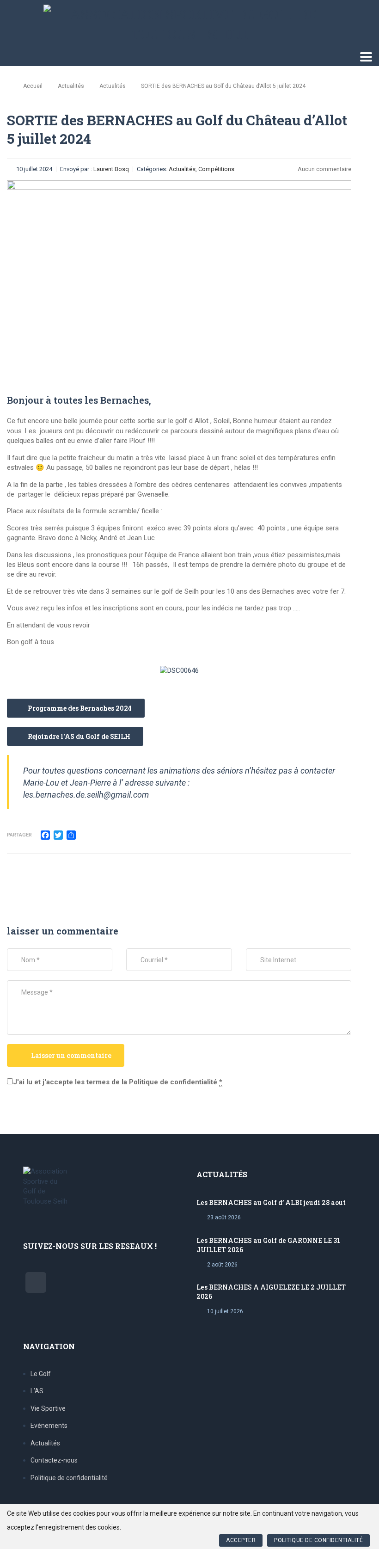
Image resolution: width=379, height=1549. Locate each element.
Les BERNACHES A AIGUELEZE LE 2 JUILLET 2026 (271, 1292)
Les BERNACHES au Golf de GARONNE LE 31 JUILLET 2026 (268, 1245)
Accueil (33, 86)
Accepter (241, 1540)
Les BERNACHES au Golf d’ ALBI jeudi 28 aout (271, 1202)
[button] (76, 708)
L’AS (37, 1391)
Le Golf (41, 1373)
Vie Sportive (48, 1408)
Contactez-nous (54, 1460)
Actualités (45, 1443)
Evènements (49, 1425)
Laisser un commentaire (71, 1055)
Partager (19, 835)
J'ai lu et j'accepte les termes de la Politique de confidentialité (117, 1082)
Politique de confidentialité (69, 1477)
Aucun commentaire (324, 169)
